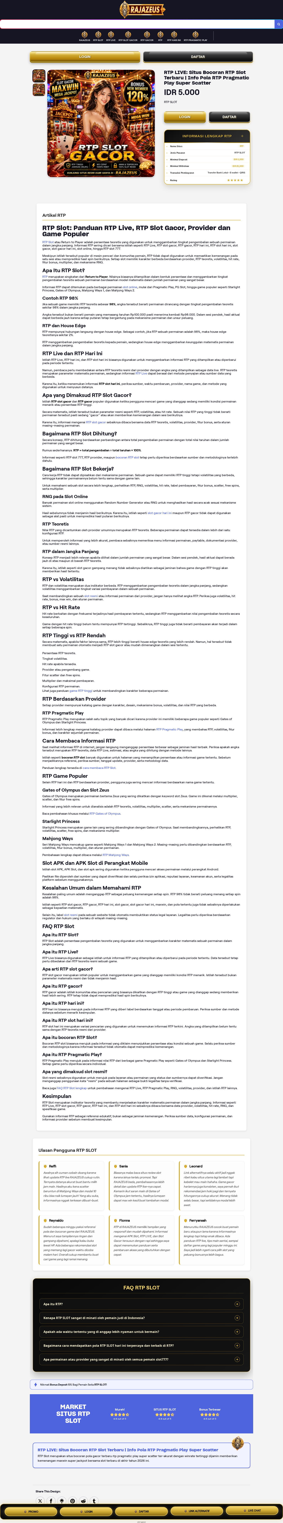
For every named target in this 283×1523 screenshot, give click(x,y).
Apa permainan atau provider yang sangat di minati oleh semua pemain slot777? (106, 1359)
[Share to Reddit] (83, 1500)
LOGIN (85, 57)
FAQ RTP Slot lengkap (72, 1088)
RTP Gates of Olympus (105, 813)
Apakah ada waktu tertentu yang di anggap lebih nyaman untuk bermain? (101, 1332)
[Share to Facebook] (51, 1500)
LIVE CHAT (254, 1510)
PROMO (33, 1511)
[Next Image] (152, 124)
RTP (45, 276)
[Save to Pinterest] (72, 1500)
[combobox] (137, 24)
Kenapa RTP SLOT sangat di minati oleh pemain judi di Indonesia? (94, 1318)
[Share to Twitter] (40, 1500)
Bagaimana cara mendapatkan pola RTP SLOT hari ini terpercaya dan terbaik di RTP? (109, 1345)
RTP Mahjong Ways (116, 855)
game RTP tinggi (80, 690)
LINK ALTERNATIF (199, 1511)
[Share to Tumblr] (94, 1500)
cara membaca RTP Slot (99, 767)
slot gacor (141, 1522)
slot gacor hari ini (160, 513)
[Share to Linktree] (61, 1500)
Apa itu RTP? (53, 1304)
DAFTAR (198, 57)
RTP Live (141, 373)
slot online (130, 287)
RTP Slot (48, 242)
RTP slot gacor (96, 422)
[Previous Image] (50, 124)
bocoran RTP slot (127, 457)
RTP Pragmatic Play (169, 729)
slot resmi (91, 596)
